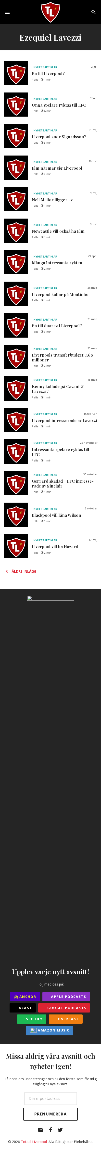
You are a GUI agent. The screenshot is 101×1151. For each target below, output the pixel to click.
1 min (47, 79)
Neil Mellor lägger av (52, 199)
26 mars (92, 287)
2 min (47, 174)
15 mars (92, 379)
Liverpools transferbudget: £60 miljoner (62, 357)
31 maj (93, 130)
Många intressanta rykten (57, 262)
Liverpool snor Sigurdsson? (59, 136)
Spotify (33, 1019)
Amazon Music (53, 1030)
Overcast (68, 1019)
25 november (88, 442)
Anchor (27, 996)
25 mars (92, 319)
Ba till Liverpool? (48, 73)
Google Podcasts (66, 1007)
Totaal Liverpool (34, 1141)
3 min (47, 142)
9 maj (93, 193)
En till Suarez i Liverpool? (57, 325)
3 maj (93, 224)
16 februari (90, 413)
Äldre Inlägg (24, 571)
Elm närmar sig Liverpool (57, 168)
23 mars (92, 348)
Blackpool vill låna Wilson (56, 515)
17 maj (93, 540)
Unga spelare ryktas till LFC (59, 105)
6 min (47, 111)
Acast (24, 1007)
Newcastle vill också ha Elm (58, 231)
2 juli (94, 66)
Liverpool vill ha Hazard (55, 546)
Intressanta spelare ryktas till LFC (60, 452)
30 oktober (90, 474)
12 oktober (90, 508)
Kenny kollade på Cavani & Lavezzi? (58, 389)
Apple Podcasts (68, 996)
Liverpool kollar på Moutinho (60, 294)
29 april (92, 256)
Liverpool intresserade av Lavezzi (64, 420)
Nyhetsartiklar (45, 67)
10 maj (93, 161)
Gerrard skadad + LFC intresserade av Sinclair (63, 483)
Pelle (35, 79)
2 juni (93, 98)
